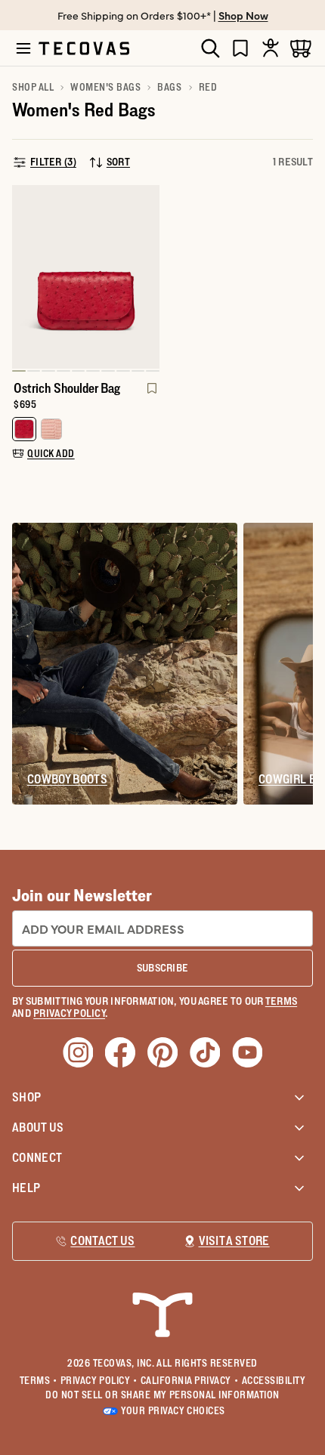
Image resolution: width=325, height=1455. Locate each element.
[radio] (24, 429)
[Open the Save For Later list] (240, 48)
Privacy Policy (99, 1380)
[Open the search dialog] (210, 48)
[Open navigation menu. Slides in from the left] (23, 48)
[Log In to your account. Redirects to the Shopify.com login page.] (270, 48)
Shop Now (243, 15)
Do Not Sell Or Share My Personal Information (162, 1394)
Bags (169, 87)
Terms (38, 1380)
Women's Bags (105, 87)
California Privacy (190, 1380)
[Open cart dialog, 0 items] (301, 48)
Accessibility (274, 1380)
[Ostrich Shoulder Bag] (85, 277)
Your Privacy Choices (172, 1410)
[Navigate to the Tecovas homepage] (84, 48)
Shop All (33, 87)
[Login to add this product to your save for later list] (150, 396)
